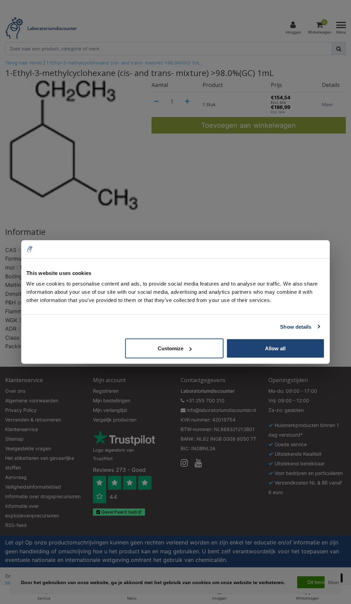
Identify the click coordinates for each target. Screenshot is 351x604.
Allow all (275, 348)
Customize (170, 348)
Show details (295, 326)
